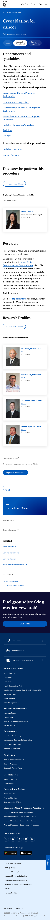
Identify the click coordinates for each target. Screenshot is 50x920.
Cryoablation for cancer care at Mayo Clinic (20, 464)
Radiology (7, 130)
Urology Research (11, 155)
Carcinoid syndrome (11, 553)
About (8, 43)
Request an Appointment (16, 34)
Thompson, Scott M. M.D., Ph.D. (31, 402)
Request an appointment (15, 472)
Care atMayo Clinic (35, 43)
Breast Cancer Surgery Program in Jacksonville (19, 94)
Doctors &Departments (20, 43)
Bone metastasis (9, 546)
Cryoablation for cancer (15, 585)
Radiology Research (12, 148)
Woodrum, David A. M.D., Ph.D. (31, 427)
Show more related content (13, 564)
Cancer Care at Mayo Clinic (16, 102)
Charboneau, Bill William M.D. (31, 376)
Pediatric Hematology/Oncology (18, 124)
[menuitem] (8, 43)
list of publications (17, 298)
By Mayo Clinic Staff (11, 458)
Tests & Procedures (13, 12)
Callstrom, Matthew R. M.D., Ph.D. (32, 350)
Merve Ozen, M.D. (28, 212)
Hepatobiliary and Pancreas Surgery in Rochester (21, 118)
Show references (9, 530)
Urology (6, 135)
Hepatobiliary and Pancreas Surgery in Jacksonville (21, 109)
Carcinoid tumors (10, 559)
